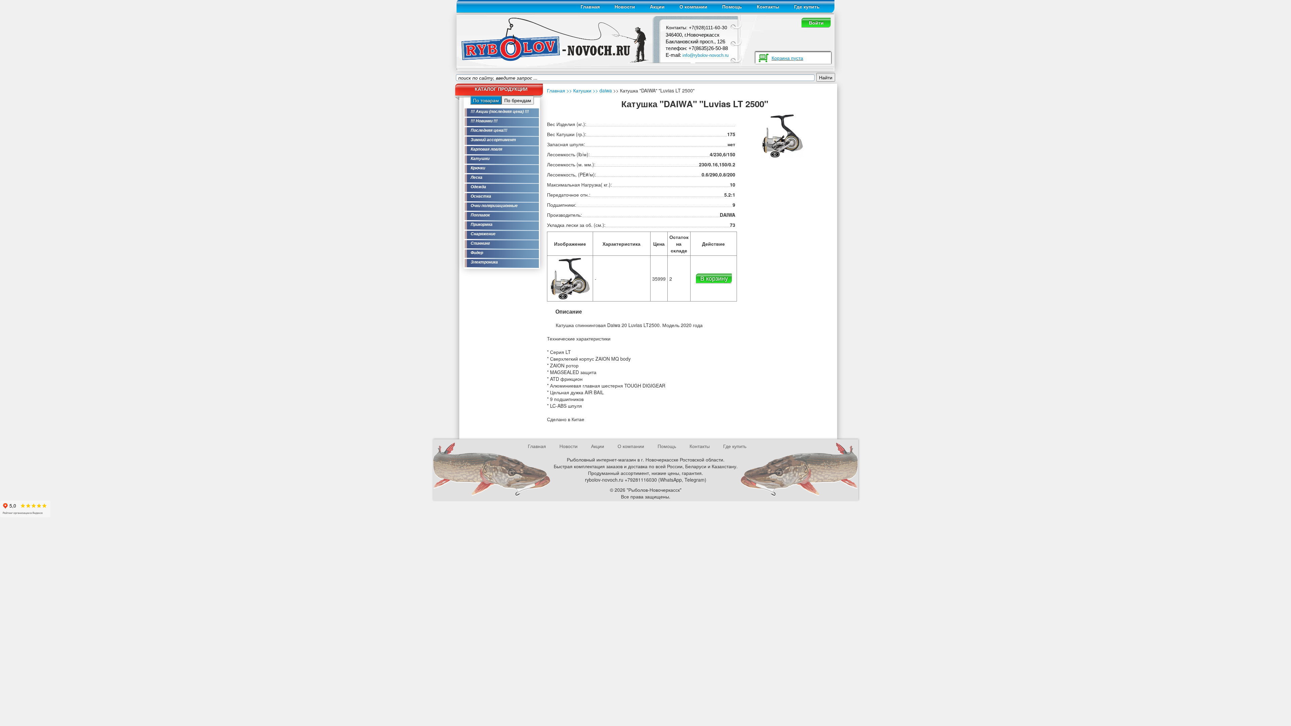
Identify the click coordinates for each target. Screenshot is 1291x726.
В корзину (714, 278)
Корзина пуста (787, 57)
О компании (693, 6)
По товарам (486, 100)
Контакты (768, 6)
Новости (625, 6)
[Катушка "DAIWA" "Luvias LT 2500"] (570, 277)
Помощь (732, 6)
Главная (590, 6)
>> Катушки (578, 90)
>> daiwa (601, 90)
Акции (657, 6)
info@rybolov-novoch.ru (705, 55)
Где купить (807, 6)
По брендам (517, 100)
